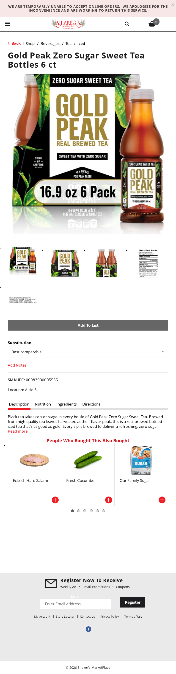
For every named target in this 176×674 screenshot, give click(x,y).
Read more (18, 431)
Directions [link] (91, 404)
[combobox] (88, 352)
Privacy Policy (109, 616)
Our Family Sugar (135, 480)
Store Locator (65, 616)
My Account (42, 616)
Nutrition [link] (43, 404)
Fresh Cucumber (81, 480)
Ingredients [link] (66, 404)
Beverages (50, 43)
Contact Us (87, 616)
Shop (30, 43)
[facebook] (88, 629)
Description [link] (19, 404)
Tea (69, 43)
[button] (23, 261)
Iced (81, 43)
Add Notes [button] (17, 365)
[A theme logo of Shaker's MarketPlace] (68, 23)
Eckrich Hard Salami (30, 480)
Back (16, 43)
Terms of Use (133, 616)
